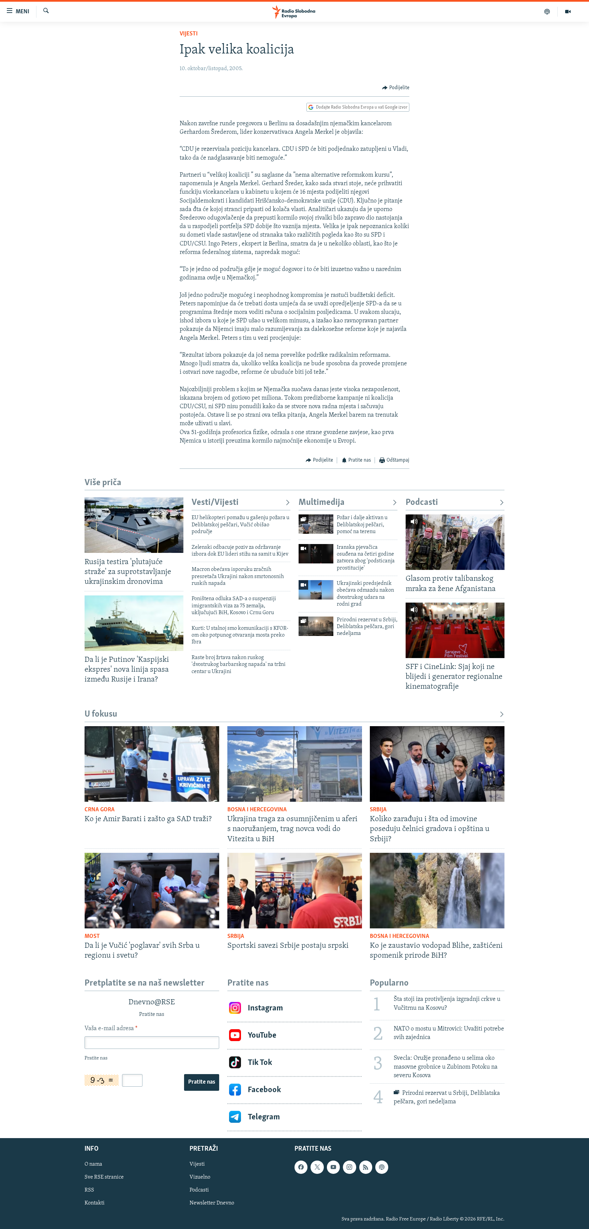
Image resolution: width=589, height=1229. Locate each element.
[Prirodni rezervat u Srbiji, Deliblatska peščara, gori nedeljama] (316, 626)
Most (92, 936)
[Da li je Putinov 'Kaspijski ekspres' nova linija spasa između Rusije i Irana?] (134, 623)
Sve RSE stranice (104, 1177)
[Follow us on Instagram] (349, 1167)
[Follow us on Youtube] (333, 1167)
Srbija (378, 810)
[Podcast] (547, 11)
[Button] (395, 87)
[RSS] (365, 1167)
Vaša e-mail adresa (111, 1029)
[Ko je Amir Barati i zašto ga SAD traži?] (152, 764)
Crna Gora (100, 810)
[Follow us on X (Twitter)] (317, 1167)
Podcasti (422, 502)
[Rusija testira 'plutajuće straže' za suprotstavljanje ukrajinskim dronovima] (134, 525)
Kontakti (95, 1203)
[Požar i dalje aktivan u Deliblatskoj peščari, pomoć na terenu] (316, 524)
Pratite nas (201, 1082)
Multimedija (322, 502)
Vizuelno (200, 1177)
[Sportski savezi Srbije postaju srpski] (294, 890)
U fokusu (101, 714)
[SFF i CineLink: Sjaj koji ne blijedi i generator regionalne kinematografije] (455, 630)
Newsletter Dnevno (212, 1203)
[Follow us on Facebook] (300, 1167)
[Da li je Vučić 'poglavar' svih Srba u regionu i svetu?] (152, 890)
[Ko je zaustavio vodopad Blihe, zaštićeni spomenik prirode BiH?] (437, 890)
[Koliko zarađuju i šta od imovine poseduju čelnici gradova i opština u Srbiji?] (437, 764)
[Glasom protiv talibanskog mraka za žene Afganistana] (455, 542)
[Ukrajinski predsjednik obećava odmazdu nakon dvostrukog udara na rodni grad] (316, 590)
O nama (93, 1164)
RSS (89, 1190)
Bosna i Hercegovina (257, 810)
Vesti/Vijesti (215, 502)
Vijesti (189, 34)
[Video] (568, 11)
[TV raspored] (381, 1167)
